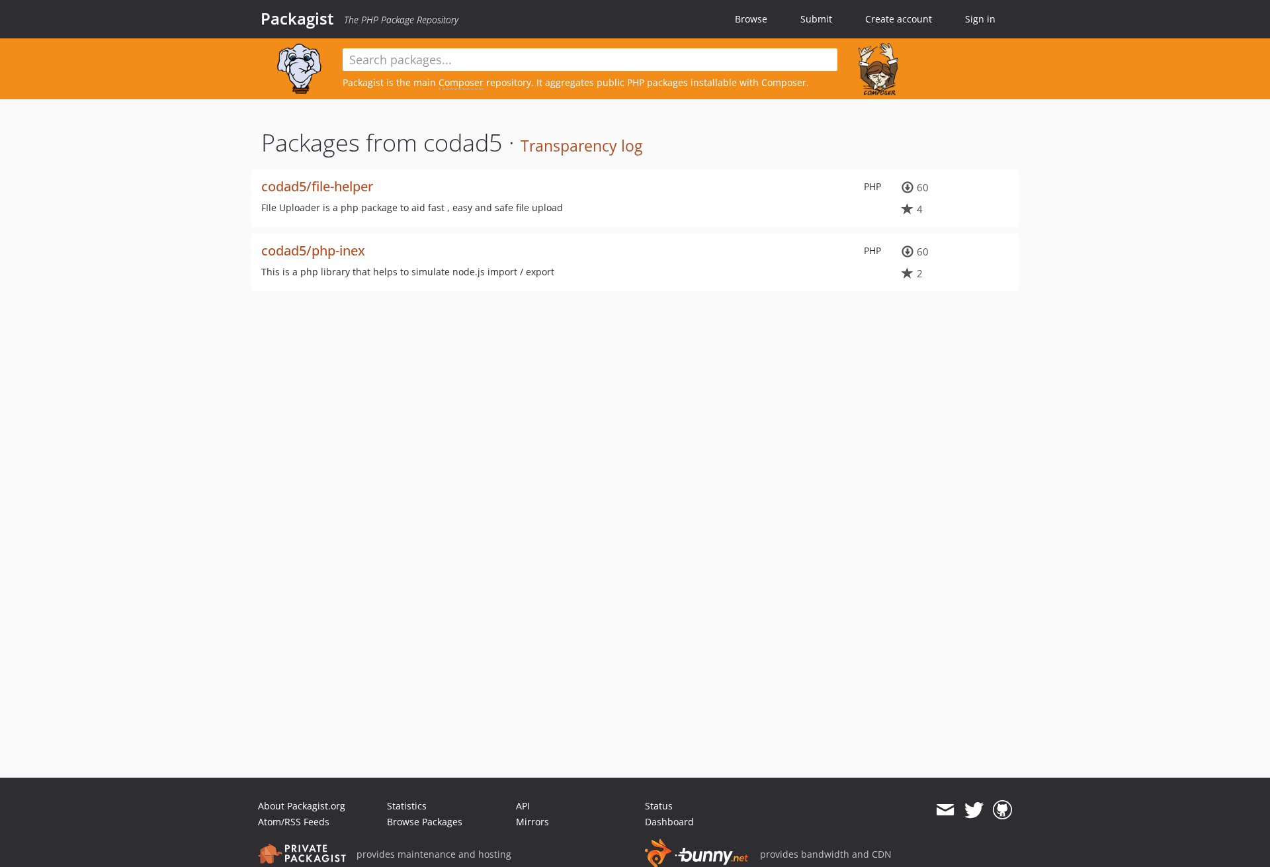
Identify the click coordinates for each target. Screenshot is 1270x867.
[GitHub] (1002, 810)
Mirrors (532, 821)
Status (659, 805)
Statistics (407, 805)
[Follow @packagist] (974, 810)
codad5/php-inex (313, 250)
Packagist (297, 18)
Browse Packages (424, 821)
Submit (816, 19)
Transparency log (581, 145)
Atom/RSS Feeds (293, 821)
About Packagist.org (301, 805)
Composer (461, 82)
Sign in (980, 19)
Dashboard (669, 821)
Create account (898, 19)
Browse (751, 19)
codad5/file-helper (317, 186)
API (523, 805)
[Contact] (944, 810)
